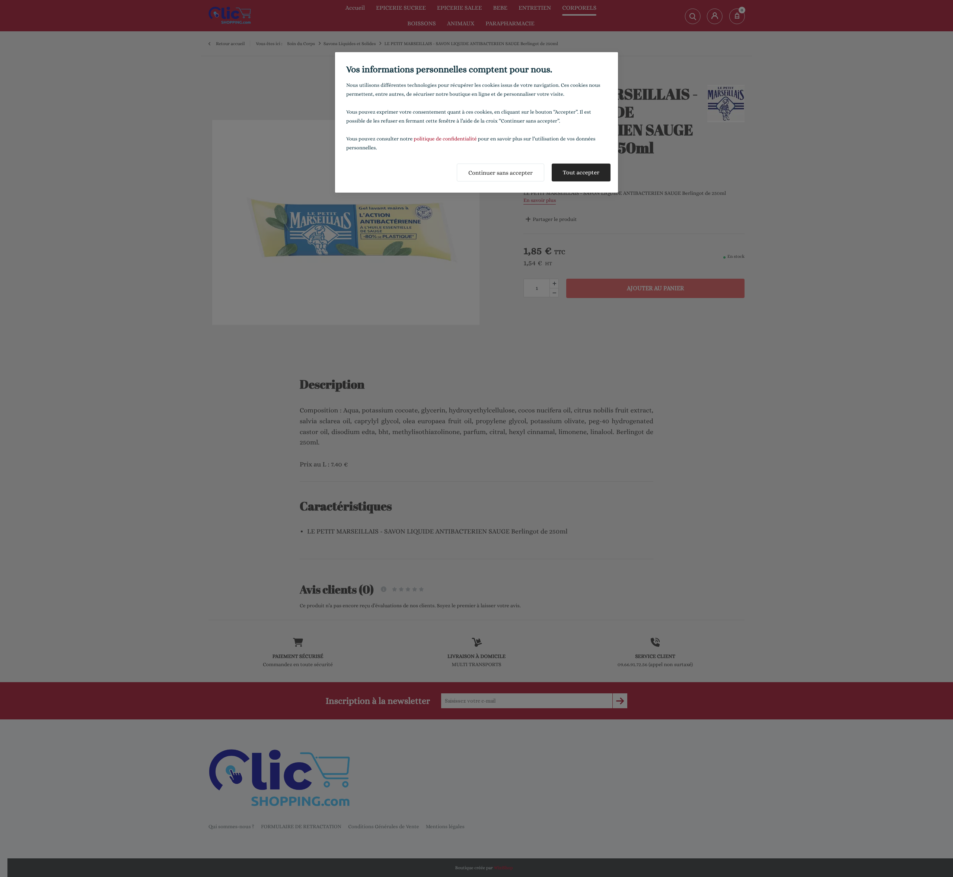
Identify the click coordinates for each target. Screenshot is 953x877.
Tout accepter (581, 172)
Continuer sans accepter (500, 172)
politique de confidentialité (445, 139)
